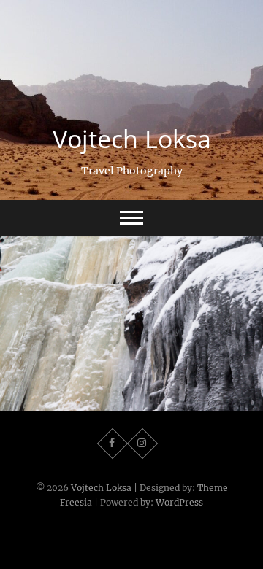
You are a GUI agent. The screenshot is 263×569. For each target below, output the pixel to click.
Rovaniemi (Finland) (132, 402)
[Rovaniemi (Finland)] (131, 323)
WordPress (179, 502)
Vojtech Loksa (132, 138)
